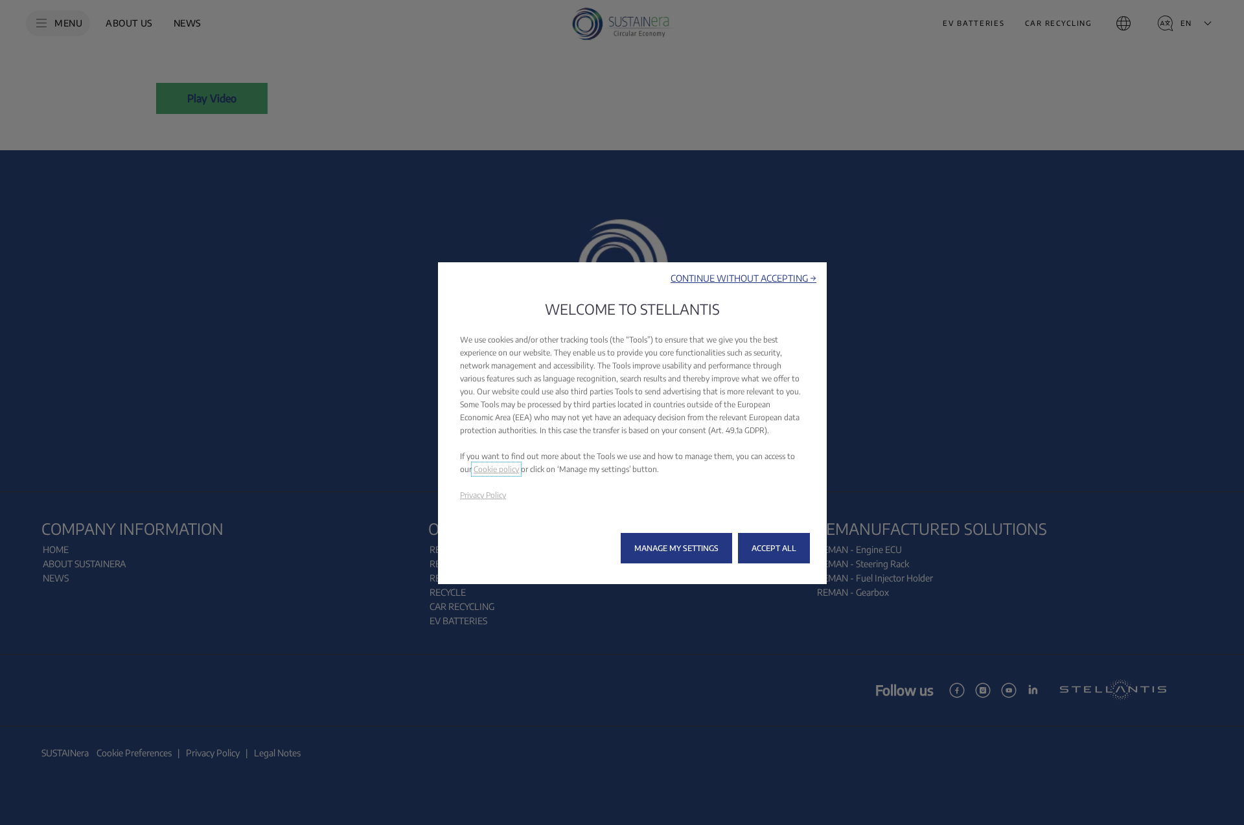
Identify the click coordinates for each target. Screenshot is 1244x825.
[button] (743, 278)
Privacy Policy (483, 495)
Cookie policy (496, 469)
